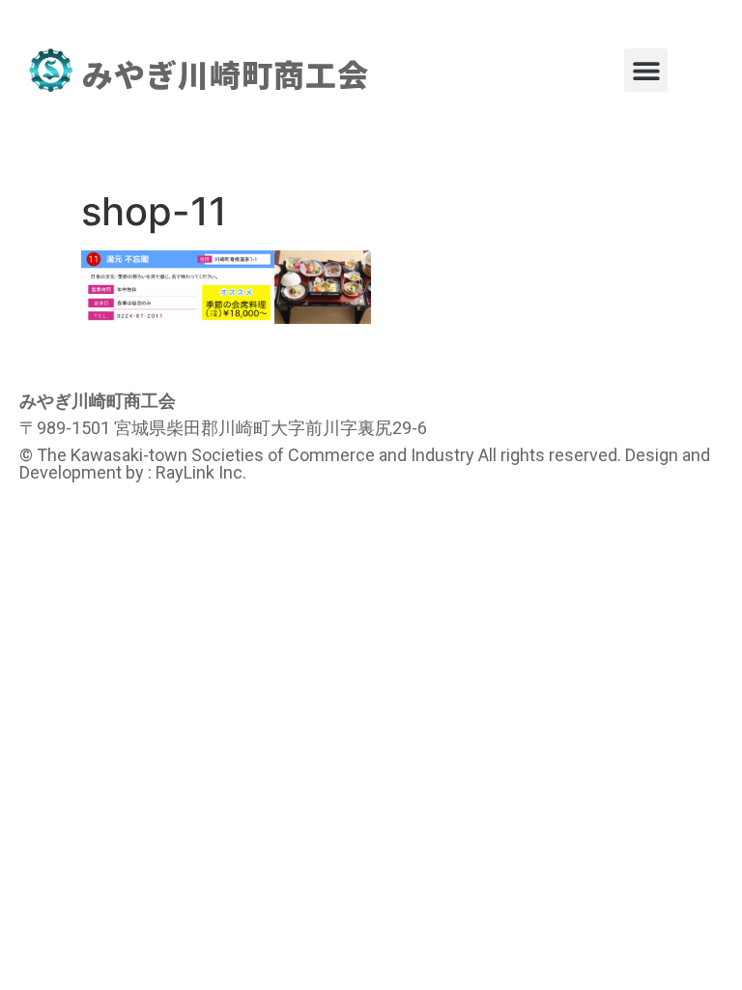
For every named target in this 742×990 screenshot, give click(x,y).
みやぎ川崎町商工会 (225, 73)
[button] (646, 70)
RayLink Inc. (201, 472)
